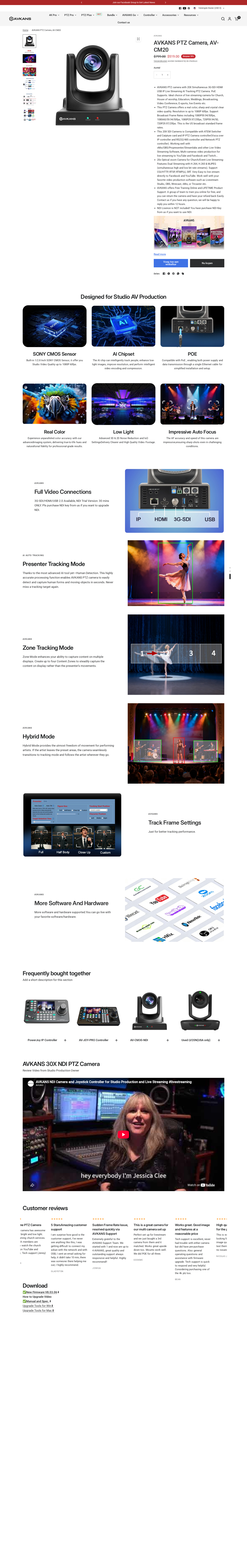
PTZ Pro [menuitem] (69, 15)
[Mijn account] (229, 18)
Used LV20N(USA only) (195, 1040)
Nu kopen (207, 263)
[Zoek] (223, 18)
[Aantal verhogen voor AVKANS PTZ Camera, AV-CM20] (167, 74)
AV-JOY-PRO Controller (93, 1040)
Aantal (157, 67)
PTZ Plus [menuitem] (86, 15)
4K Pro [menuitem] (53, 15)
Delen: (157, 274)
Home (25, 30)
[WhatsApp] (178, 274)
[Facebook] (180, 8)
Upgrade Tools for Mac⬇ (38, 1310)
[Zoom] (138, 38)
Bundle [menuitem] (111, 15)
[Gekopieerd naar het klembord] (183, 274)
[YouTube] (184, 8)
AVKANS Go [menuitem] (129, 15)
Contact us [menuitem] (124, 22)
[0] (236, 18)
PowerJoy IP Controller (42, 1040)
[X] (169, 274)
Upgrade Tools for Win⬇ (38, 1305)
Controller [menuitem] (149, 15)
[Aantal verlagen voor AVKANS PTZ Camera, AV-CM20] (156, 74)
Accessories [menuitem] (169, 15)
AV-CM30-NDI (139, 1040)
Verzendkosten (160, 61)
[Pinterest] (189, 8)
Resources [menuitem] (190, 15)
